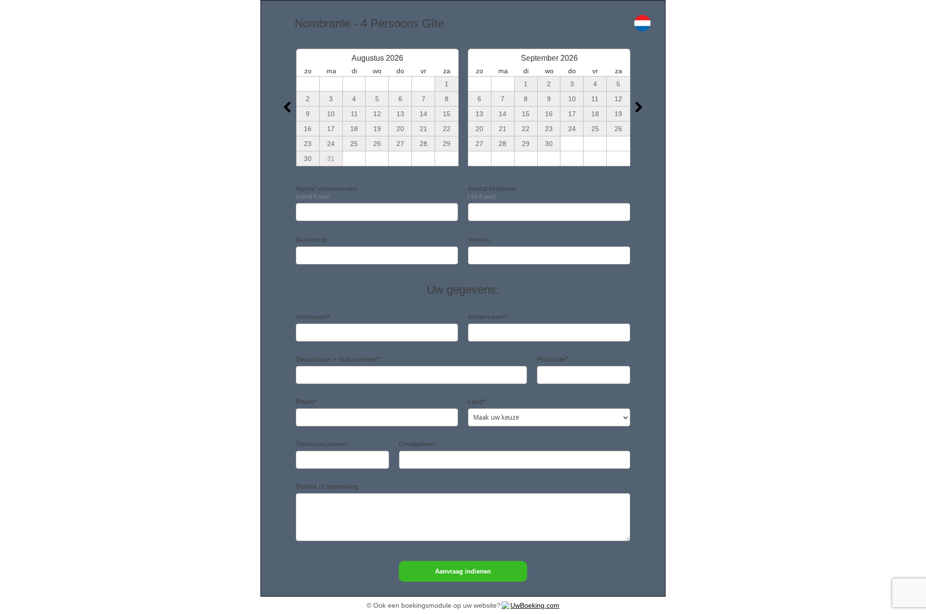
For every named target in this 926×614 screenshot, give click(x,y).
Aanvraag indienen (463, 571)
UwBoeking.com (534, 605)
